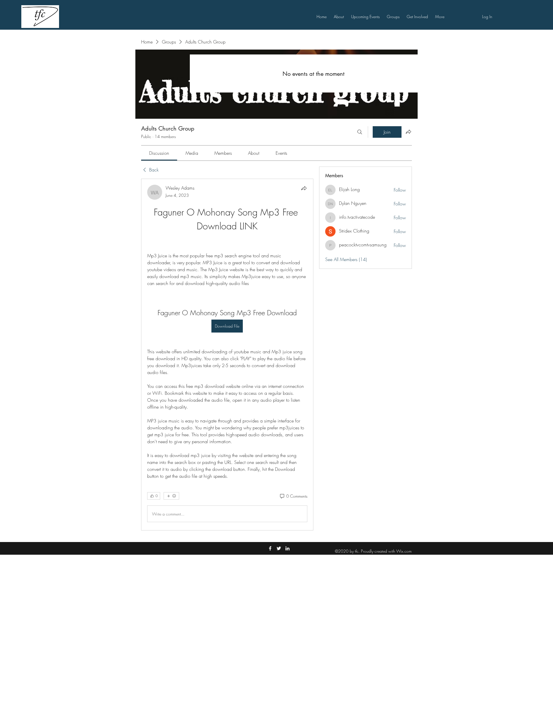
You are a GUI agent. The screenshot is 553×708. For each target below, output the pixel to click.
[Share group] (408, 131)
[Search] (359, 132)
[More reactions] (171, 496)
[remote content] (227, 242)
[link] (159, 153)
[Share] (303, 188)
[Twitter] (279, 548)
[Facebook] (270, 548)
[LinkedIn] (287, 548)
